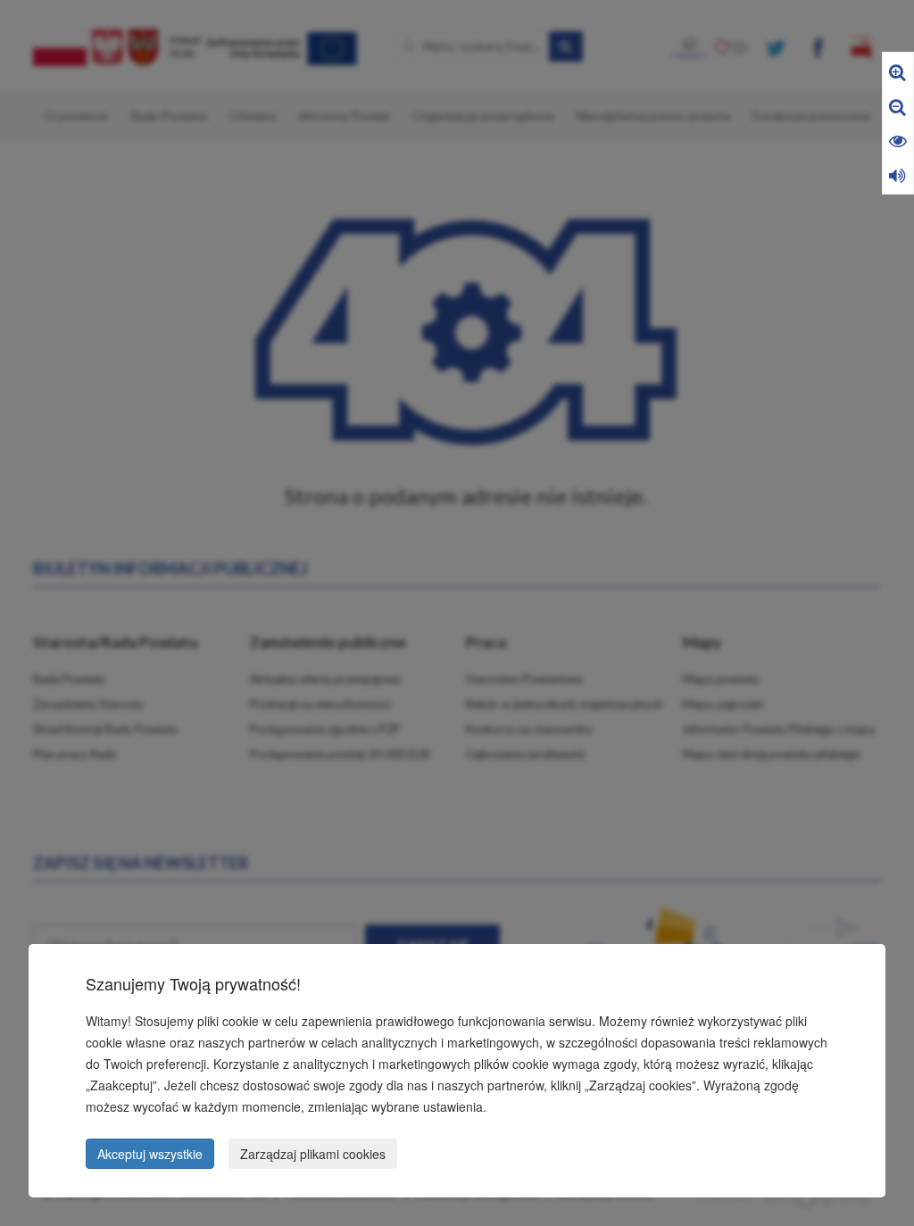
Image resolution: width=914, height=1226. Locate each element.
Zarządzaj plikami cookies (313, 1154)
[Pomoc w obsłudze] (897, 174)
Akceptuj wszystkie (150, 1154)
